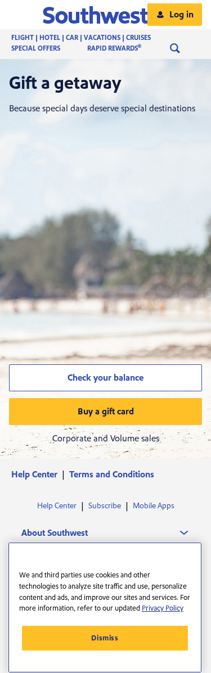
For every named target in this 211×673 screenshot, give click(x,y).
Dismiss (105, 638)
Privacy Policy (162, 608)
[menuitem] (92, 38)
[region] (105, 607)
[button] (105, 14)
